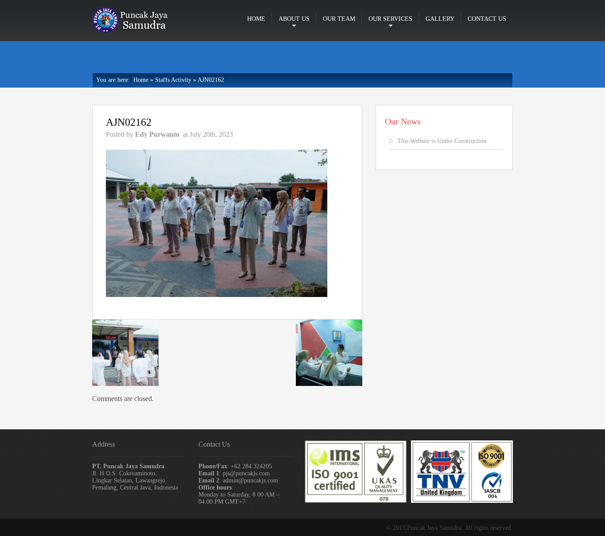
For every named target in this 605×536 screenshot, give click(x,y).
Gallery (440, 18)
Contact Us (487, 18)
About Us (294, 18)
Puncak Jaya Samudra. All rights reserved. (460, 527)
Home (256, 18)
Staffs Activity (173, 80)
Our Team (339, 18)
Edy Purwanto (157, 134)
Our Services (390, 18)
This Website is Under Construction (441, 141)
